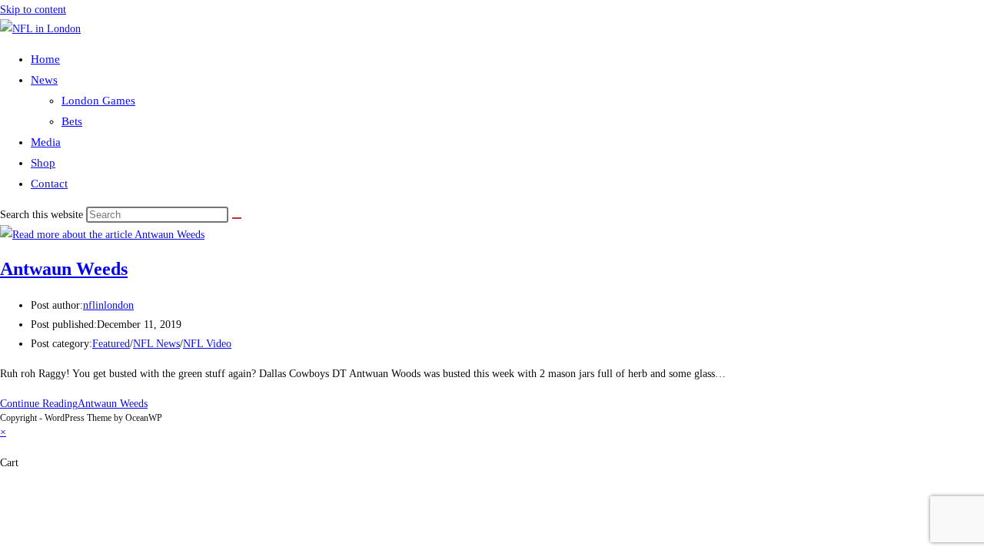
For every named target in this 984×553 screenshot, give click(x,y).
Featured (111, 343)
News (44, 80)
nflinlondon (108, 305)
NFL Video (207, 343)
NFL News (156, 343)
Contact (49, 183)
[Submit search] (236, 218)
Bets (72, 121)
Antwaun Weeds (64, 269)
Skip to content (33, 9)
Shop (43, 163)
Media (46, 142)
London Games (98, 100)
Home (45, 59)
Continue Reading (74, 403)
